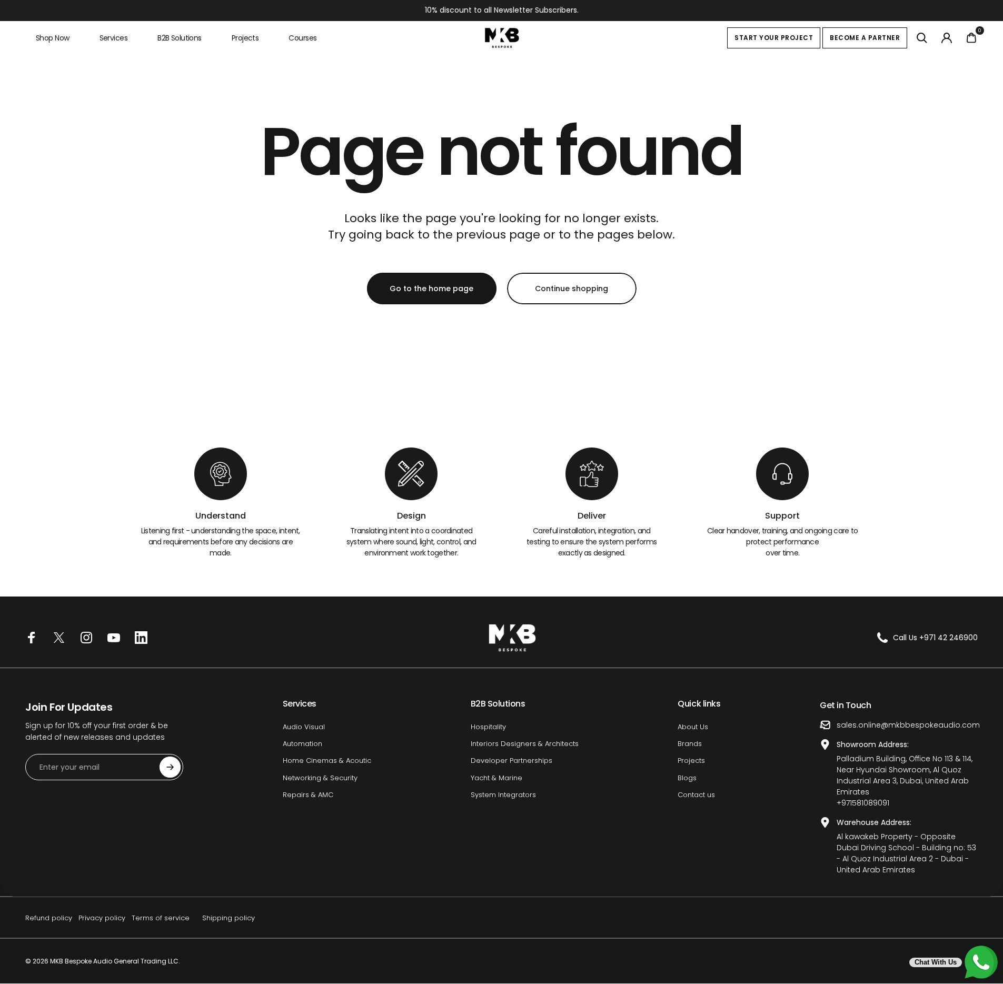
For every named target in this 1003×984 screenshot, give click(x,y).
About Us (693, 727)
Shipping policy (228, 918)
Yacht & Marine (496, 778)
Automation (302, 744)
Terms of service (161, 918)
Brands (690, 744)
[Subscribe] (170, 767)
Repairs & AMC (308, 795)
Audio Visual (304, 727)
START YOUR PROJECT (773, 37)
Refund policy (48, 918)
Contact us (696, 795)
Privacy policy (101, 918)
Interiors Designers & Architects (525, 744)
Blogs (687, 778)
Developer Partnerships (511, 761)
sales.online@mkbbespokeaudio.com (908, 725)
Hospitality (488, 727)
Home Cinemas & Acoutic (327, 761)
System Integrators (503, 795)
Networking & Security (320, 778)
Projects (691, 761)
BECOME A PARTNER (865, 37)
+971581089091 (863, 803)
